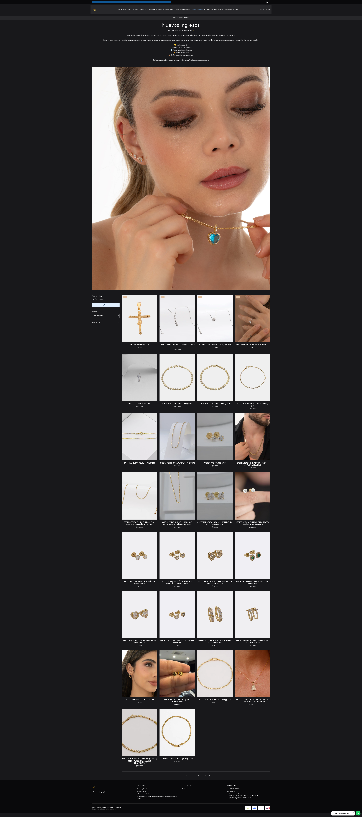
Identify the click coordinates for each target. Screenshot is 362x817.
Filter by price (96, 322)
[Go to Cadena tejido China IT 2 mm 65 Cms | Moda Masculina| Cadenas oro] (177, 496)
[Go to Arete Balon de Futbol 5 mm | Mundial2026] (177, 673)
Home (174, 17)
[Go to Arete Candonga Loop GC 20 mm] (139, 673)
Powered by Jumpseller (109, 809)
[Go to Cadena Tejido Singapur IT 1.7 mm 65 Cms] (177, 436)
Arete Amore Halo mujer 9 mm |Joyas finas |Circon (139, 642)
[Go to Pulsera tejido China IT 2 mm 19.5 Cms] (215, 673)
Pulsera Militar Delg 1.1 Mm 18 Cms (139, 463)
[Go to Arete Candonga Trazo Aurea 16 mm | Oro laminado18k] (252, 614)
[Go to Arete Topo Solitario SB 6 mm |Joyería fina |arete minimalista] (252, 496)
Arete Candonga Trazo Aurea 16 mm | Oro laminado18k (252, 642)
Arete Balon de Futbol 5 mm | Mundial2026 (177, 701)
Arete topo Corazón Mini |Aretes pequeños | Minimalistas (177, 582)
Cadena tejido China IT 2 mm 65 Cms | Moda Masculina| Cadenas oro (177, 523)
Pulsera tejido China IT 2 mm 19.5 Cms (215, 700)
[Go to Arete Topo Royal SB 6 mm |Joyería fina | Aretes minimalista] (215, 496)
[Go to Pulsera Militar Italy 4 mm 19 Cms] (177, 377)
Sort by (94, 311)
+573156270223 (234, 789)
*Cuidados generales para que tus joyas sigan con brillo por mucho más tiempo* (157, 797)
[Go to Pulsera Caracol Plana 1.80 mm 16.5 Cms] (252, 377)
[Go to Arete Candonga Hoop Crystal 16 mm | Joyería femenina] (215, 614)
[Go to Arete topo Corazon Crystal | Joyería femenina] (177, 614)
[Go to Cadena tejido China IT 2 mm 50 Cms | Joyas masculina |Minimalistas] (139, 496)
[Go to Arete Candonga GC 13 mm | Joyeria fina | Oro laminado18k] (215, 555)
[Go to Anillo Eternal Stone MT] (139, 377)
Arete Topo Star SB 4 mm (215, 463)
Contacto (184, 789)
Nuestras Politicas (141, 791)
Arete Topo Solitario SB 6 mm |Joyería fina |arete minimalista (253, 523)
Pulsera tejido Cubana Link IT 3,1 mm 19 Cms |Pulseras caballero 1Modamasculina (139, 761)
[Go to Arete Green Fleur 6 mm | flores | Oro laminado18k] (252, 555)
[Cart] (269, 9)
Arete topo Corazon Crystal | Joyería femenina (177, 642)
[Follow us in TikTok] (266, 10)
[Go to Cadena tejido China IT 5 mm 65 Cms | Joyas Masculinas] (252, 436)
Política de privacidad (143, 794)
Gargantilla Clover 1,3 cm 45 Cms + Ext (215, 345)
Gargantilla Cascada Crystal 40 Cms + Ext (177, 346)
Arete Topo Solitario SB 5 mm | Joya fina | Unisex (139, 582)
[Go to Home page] (95, 9)
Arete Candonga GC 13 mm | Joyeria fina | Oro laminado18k (214, 582)
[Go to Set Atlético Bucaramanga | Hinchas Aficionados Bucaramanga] (252, 673)
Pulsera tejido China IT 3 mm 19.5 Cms (177, 759)
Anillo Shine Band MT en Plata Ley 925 (252, 345)
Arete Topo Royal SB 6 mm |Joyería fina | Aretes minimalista (214, 523)
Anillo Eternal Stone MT (139, 404)
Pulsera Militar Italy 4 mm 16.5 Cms (214, 404)
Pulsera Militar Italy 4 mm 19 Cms (177, 404)
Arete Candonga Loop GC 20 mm (139, 700)
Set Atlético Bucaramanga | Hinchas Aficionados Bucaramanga (252, 701)
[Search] (258, 9)
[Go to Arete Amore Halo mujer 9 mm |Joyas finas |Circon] (139, 614)
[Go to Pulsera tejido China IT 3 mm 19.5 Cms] (177, 732)
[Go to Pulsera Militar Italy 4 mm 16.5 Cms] (215, 377)
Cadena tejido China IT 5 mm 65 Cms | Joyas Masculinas (252, 464)
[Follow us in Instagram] (261, 10)
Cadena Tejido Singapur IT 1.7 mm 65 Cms (177, 463)
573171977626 (233, 791)
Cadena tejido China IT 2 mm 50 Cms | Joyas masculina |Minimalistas (139, 523)
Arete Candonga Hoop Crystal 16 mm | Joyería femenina (215, 642)
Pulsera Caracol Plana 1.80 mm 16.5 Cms (252, 405)
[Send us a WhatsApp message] (358, 813)
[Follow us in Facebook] (263, 10)
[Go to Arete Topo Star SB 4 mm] (215, 436)
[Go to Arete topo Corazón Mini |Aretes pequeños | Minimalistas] (177, 555)
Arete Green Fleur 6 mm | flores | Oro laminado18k (252, 582)
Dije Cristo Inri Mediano (139, 345)
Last (209, 776)
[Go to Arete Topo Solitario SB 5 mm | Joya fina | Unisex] (139, 555)
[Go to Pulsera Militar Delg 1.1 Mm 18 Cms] (139, 436)
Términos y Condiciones (143, 789)
